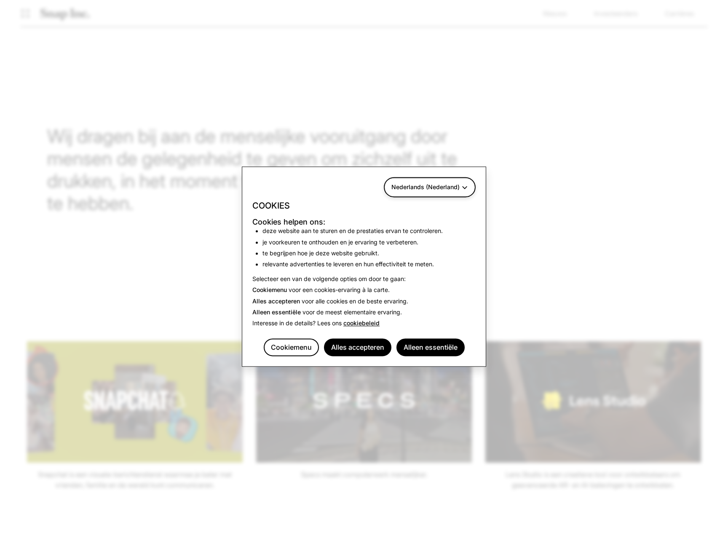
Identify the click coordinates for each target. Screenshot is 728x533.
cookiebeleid (361, 323)
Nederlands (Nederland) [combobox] (425, 186)
